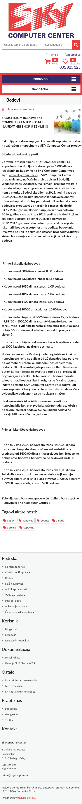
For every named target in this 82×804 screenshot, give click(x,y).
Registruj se (72, 54)
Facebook (11, 708)
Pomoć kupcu (13, 600)
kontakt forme (20, 371)
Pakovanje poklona (16, 606)
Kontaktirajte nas (15, 566)
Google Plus (12, 714)
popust (44, 520)
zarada (60, 520)
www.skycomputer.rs (23, 175)
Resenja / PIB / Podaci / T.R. (20, 663)
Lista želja (10, 634)
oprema (11, 527)
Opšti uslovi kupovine (17, 572)
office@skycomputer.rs (15, 775)
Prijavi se (51, 54)
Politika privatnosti (16, 589)
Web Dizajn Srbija (25, 797)
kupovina (27, 520)
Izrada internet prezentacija (21, 680)
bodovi (11, 520)
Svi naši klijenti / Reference (20, 691)
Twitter (9, 720)
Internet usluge (14, 686)
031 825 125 (69, 67)
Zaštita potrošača (15, 595)
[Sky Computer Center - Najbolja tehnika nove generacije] (41, 20)
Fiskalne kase (12, 657)
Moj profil (11, 629)
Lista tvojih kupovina (17, 640)
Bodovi (9, 578)
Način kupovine (14, 583)
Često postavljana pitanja (19, 612)
